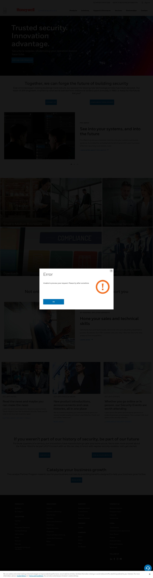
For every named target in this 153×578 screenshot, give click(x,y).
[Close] (149, 574)
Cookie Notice (21, 576)
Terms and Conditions (36, 576)
